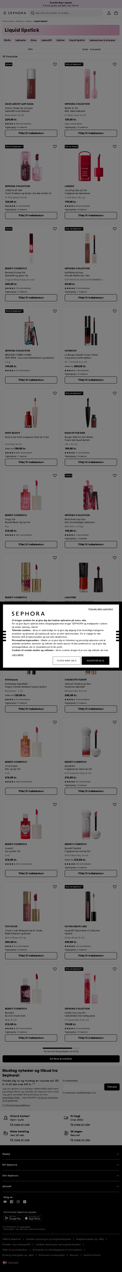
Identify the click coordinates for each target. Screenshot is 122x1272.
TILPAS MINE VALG (66, 660)
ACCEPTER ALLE (95, 660)
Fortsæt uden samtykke (101, 609)
